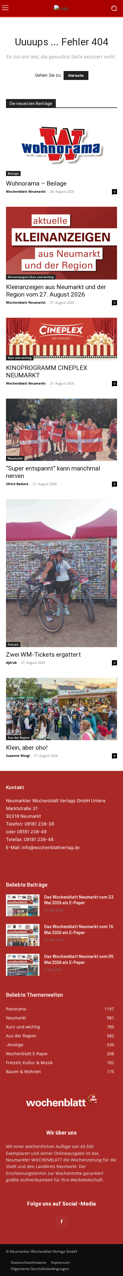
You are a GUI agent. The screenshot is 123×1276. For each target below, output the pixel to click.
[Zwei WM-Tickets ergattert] (61, 573)
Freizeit (13, 644)
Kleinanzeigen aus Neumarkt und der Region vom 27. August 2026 (56, 290)
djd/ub (11, 662)
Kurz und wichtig (20, 358)
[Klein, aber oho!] (61, 709)
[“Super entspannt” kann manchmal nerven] (61, 430)
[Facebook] (61, 1221)
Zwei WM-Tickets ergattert (43, 654)
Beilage (13, 173)
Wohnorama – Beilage (36, 183)
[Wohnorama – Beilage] (61, 146)
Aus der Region (19, 737)
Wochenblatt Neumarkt (26, 191)
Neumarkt (15, 458)
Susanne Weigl (18, 755)
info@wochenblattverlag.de (51, 847)
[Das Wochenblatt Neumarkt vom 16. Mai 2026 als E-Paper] (22, 935)
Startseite (76, 75)
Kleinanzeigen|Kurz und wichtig (31, 277)
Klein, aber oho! (26, 747)
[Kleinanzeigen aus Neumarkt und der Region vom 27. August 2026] (61, 243)
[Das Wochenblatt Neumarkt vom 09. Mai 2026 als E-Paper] (22, 965)
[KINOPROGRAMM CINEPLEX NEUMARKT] (61, 339)
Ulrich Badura (17, 484)
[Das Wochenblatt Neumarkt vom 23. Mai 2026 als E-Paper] (22, 905)
